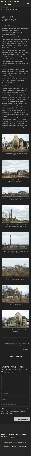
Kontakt (4, 434)
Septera (14, 446)
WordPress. (23, 446)
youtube (4, 437)
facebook (23, 434)
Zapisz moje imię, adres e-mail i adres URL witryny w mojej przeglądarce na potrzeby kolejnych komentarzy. (15, 411)
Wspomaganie (13, 434)
